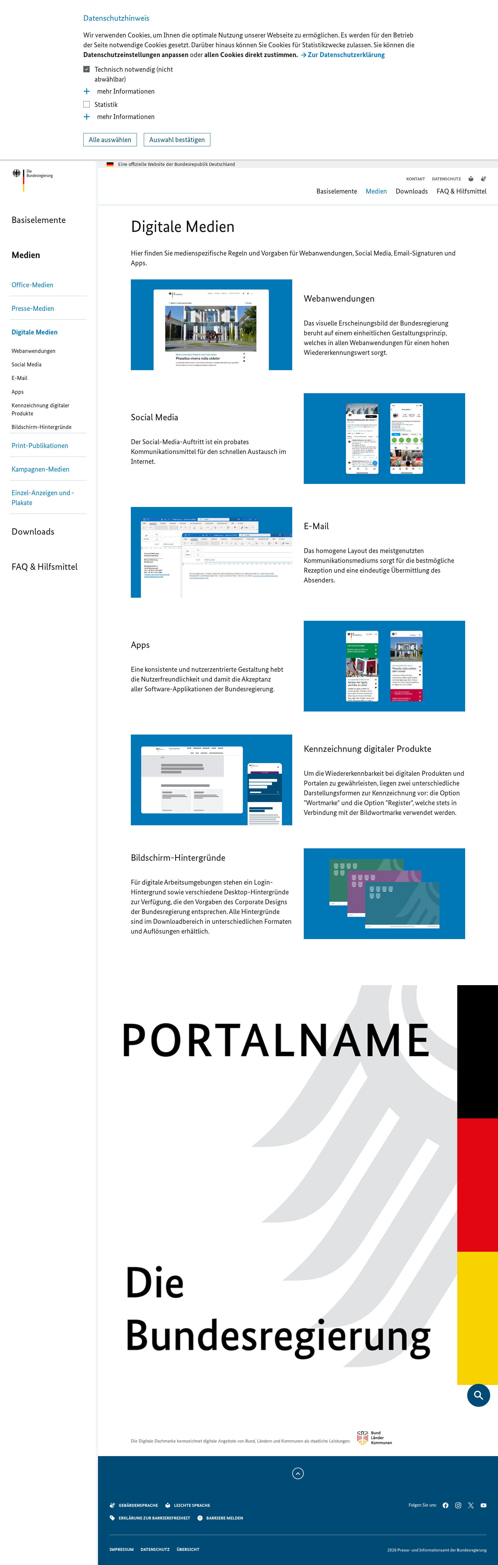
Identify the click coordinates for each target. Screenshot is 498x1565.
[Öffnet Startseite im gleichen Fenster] (32, 180)
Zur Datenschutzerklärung (346, 54)
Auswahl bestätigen (177, 139)
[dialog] (249, 80)
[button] (249, 91)
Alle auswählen (110, 139)
